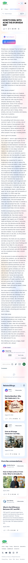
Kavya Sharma (11, 389)
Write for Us (16, 546)
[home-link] (1, 9)
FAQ (14, 559)
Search (22, 13)
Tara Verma (10, 500)
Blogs (7, 546)
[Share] (18, 28)
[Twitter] (3, 553)
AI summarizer (11, 42)
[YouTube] (6, 553)
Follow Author (10, 355)
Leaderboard (10, 548)
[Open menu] (25, 3)
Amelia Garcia (11, 465)
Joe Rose (11, 425)
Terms (10, 559)
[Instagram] (13, 553)
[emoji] (12, 364)
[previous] (21, 385)
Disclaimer (22, 559)
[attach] (16, 364)
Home (3, 546)
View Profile (20, 355)
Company (4, 548)
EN (19, 3)
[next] (24, 385)
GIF (19, 364)
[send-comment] (24, 364)
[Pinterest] (17, 553)
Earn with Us (22, 546)
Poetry (11, 546)
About (17, 559)
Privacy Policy (5, 559)
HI (21, 3)
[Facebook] (10, 553)
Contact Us (16, 548)
